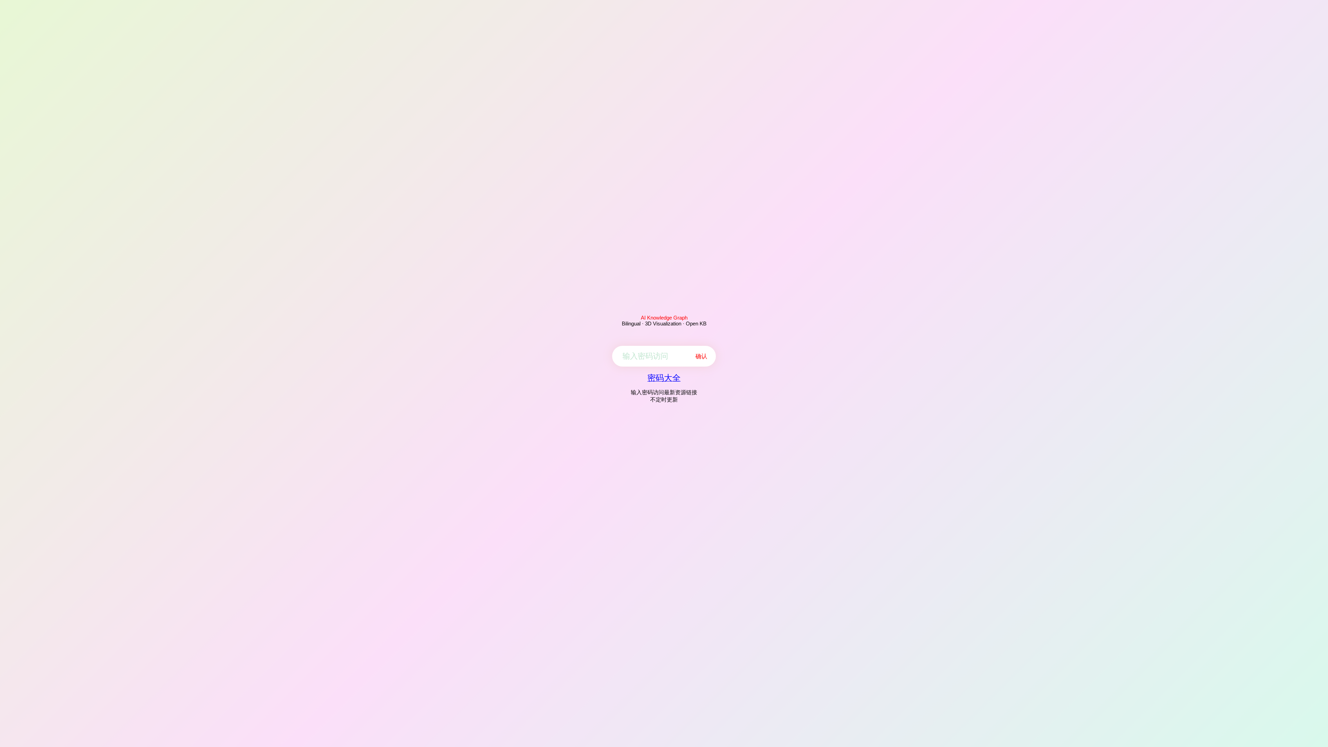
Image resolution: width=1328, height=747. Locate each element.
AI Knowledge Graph (664, 318)
